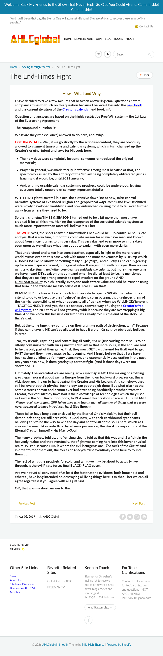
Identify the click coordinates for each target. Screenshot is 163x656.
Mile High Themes (93, 644)
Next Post (138, 503)
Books (118, 38)
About (130, 38)
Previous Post (26, 503)
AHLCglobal (49, 644)
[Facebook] (88, 620)
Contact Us (146, 26)
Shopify (63, 644)
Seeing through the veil (36, 67)
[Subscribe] (111, 607)
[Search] (149, 54)
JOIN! (99, 38)
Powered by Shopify (119, 644)
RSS (146, 75)
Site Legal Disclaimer (22, 584)
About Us (15, 580)
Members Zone (83, 38)
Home (68, 38)
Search (14, 576)
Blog (108, 38)
